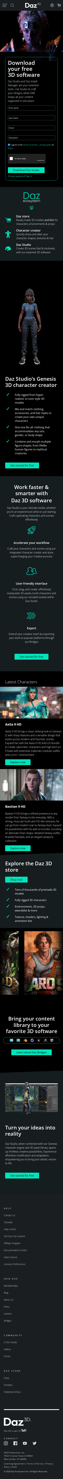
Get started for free (22, 465)
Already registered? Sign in (20, 176)
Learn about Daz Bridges (31, 1052)
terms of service (30, 144)
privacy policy (46, 144)
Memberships (11, 1285)
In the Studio (10, 1342)
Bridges (7, 1320)
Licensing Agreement (14, 1463)
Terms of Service (35, 1463)
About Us (8, 1299)
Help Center (10, 1229)
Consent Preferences (14, 1264)
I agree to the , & (31, 146)
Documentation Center (15, 1250)
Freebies (8, 1384)
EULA (10, 148)
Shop (6, 1377)
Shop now (16, 879)
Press (7, 1306)
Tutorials (8, 1222)
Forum (7, 1356)
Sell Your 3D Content (14, 1236)
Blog (6, 1292)
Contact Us (9, 1215)
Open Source (10, 1257)
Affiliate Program (12, 1243)
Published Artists (12, 1391)
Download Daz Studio (26, 170)
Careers (8, 1313)
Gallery (7, 1349)
